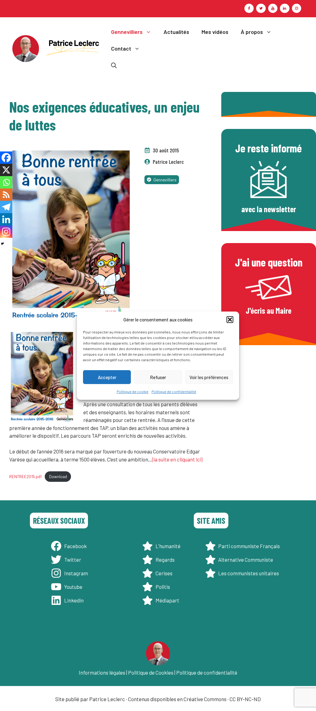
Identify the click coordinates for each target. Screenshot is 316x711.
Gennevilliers (127, 31)
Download (58, 476)
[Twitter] (260, 8)
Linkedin (74, 600)
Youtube (73, 587)
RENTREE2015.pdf (25, 476)
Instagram (76, 573)
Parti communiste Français (249, 546)
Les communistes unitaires (248, 573)
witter (74, 559)
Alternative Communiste (245, 559)
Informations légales (102, 672)
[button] (230, 319)
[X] (6, 170)
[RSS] (6, 194)
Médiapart (167, 600)
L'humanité (168, 546)
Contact (121, 48)
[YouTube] (272, 8)
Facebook (75, 546)
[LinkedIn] (284, 8)
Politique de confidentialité (174, 391)
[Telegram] (6, 207)
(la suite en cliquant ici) (177, 459)
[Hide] (2, 243)
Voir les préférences (208, 377)
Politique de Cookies (150, 672)
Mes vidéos (215, 31)
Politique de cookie (132, 391)
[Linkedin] (6, 219)
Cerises (164, 573)
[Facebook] (249, 8)
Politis (163, 587)
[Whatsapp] (6, 182)
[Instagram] (296, 8)
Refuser (158, 377)
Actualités (176, 31)
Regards (165, 559)
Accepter (107, 377)
